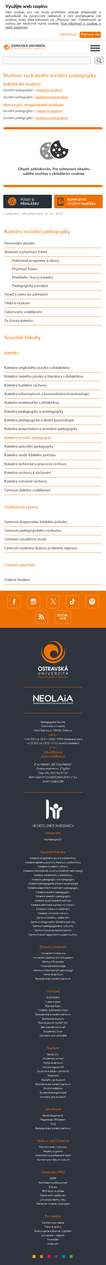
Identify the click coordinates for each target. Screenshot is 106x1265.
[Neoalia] (53, 699)
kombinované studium (52, 97)
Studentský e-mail (53, 1058)
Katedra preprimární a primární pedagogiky (40, 429)
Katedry (11, 353)
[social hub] (63, 617)
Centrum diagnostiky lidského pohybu (35, 522)
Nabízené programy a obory (35, 261)
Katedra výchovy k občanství (27, 473)
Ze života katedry (18, 321)
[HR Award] (53, 813)
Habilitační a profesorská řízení (53, 1155)
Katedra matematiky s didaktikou (31, 403)
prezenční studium (49, 90)
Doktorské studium (53, 1019)
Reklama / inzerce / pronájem (53, 1204)
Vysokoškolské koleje (53, 966)
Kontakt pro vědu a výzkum (53, 1159)
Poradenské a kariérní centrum (53, 978)
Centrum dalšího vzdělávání (27, 490)
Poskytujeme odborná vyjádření (53, 1231)
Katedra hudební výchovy (25, 385)
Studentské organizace (53, 1092)
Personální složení (19, 243)
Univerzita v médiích (53, 1235)
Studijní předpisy (53, 1088)
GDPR (53, 1178)
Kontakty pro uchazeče (53, 1035)
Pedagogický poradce (30, 286)
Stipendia (53, 1075)
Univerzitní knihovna (53, 953)
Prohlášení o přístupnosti (53, 1182)
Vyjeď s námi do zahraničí (26, 294)
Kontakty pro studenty (53, 1097)
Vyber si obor (53, 1001)
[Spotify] (92, 601)
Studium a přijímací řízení (25, 252)
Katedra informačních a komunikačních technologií (46, 394)
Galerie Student (17, 580)
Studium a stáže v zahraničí (53, 1071)
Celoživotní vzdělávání (23, 312)
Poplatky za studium (53, 1080)
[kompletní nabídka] (78, 201)
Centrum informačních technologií (53, 970)
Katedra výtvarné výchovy (25, 481)
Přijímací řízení (24, 269)
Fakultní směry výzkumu (53, 1147)
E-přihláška (53, 997)
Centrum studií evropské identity (53, 930)
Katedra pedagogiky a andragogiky (33, 412)
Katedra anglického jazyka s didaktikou (37, 368)
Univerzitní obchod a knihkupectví (53, 957)
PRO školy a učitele (53, 1191)
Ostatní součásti (19, 565)
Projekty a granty (53, 1151)
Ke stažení (53, 1239)
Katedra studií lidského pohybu (30, 455)
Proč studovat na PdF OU (53, 1023)
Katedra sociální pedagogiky (37, 231)
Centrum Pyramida (53, 961)
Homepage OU (53, 839)
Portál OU (53, 1054)
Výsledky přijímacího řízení (53, 1010)
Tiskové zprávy (53, 1227)
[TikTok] (72, 601)
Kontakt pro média (53, 1222)
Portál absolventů (53, 1115)
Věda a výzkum (17, 303)
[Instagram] (33, 601)
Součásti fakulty (22, 337)
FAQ (53, 1124)
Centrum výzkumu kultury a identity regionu (40, 548)
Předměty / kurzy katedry (32, 277)
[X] (53, 601)
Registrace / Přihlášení (53, 1119)
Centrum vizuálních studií (25, 539)
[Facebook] (14, 601)
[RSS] (41, 617)
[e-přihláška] (27, 201)
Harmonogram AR (53, 1067)
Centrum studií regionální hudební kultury (53, 934)
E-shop (53, 1187)
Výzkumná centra (21, 507)
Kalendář (53, 1244)
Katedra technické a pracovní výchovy (35, 464)
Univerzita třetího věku (53, 1199)
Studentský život (53, 1031)
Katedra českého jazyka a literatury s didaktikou (43, 376)
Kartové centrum (53, 974)
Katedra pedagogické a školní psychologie (39, 420)
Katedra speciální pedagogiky (29, 446)
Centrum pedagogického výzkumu (32, 531)
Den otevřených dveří (53, 1027)
